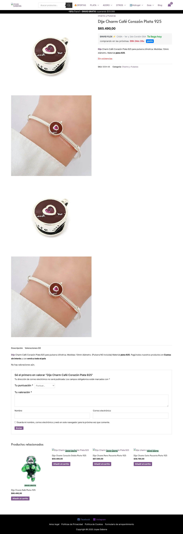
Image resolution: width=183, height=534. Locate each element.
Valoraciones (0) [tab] (33, 348)
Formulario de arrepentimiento (119, 524)
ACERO (106, 5)
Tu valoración (23, 392)
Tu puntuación (24, 385)
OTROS (119, 5)
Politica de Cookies (94, 524)
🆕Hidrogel (135, 5)
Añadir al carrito (20, 498)
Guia (149, 5)
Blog (160, 5)
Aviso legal (54, 524)
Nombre (18, 410)
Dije (100, 49)
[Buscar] (69, 5)
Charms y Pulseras (107, 16)
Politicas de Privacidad (72, 524)
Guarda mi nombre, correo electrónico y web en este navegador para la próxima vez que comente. (63, 422)
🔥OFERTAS (80, 5)
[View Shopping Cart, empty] (169, 5)
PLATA (93, 5)
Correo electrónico (102, 410)
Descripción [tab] (17, 348)
